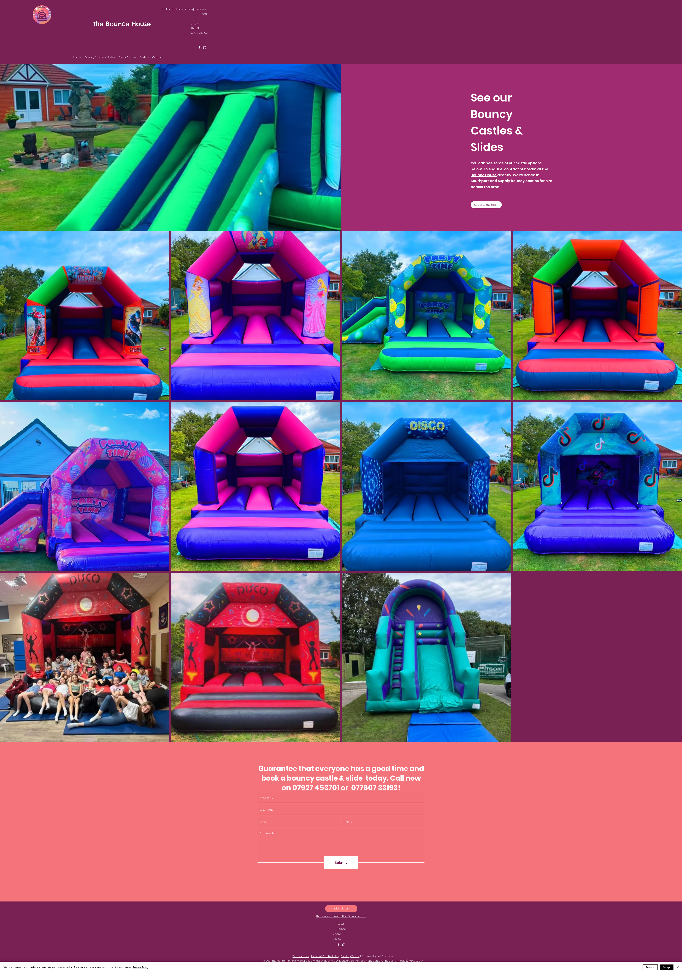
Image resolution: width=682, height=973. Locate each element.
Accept (666, 967)
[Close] (678, 967)
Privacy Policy (140, 967)
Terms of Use (301, 956)
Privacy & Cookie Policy (325, 956)
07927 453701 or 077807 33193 (345, 788)
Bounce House (484, 174)
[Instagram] (204, 47)
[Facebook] (199, 47)
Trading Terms (350, 956)
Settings (650, 967)
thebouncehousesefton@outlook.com (341, 916)
